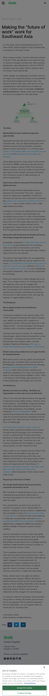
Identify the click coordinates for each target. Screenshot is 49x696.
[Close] (44, 667)
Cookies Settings (24, 693)
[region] (24, 680)
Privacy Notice (29, 683)
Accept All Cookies (24, 688)
